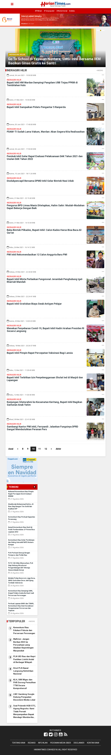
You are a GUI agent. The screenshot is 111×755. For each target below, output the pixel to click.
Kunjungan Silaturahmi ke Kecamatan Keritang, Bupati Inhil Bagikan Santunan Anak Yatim (44, 403)
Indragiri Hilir (17, 55)
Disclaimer (79, 743)
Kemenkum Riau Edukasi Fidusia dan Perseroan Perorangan (24, 630)
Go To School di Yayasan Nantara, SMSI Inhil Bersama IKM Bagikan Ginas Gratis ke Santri (54, 61)
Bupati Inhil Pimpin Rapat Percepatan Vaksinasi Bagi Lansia (40, 352)
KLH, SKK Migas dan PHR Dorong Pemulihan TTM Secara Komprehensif (24, 684)
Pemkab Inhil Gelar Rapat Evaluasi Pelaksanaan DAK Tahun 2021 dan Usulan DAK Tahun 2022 (45, 157)
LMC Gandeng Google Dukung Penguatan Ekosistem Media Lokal (24, 697)
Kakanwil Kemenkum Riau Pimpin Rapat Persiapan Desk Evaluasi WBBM (21, 494)
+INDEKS (100, 70)
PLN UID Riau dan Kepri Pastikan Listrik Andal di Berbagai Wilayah (24, 659)
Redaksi (31, 743)
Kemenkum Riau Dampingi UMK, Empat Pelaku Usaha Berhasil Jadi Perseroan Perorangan (21, 593)
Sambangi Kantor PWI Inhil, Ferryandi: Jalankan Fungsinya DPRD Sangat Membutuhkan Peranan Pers (42, 428)
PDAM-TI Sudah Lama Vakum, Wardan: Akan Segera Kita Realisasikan (46, 131)
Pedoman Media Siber (60, 743)
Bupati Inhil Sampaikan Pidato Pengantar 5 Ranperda (36, 107)
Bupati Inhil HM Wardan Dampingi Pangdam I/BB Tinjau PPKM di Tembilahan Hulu (42, 84)
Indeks (72, 11)
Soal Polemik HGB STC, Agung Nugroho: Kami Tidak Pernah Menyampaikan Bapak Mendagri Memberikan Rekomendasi (24, 711)
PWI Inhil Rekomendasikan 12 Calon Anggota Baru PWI (37, 254)
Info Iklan (43, 743)
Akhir (58, 449)
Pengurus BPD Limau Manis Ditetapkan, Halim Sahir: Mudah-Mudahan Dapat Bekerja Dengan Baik (45, 207)
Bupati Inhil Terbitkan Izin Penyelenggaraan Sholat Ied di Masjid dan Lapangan (45, 379)
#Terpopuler (49, 11)
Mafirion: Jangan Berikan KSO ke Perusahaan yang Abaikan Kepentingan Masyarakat (23, 645)
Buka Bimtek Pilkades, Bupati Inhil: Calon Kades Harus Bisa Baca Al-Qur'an (44, 231)
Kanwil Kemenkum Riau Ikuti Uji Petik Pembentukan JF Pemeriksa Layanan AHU (21, 529)
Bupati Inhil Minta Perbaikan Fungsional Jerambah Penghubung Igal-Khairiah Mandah (45, 280)
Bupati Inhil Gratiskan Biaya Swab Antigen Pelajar (34, 303)
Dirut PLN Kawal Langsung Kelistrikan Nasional (23, 671)
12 (46, 449)
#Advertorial (61, 11)
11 (39, 449)
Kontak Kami (93, 743)
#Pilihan (38, 11)
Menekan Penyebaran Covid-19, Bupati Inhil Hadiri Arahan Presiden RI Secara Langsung (45, 329)
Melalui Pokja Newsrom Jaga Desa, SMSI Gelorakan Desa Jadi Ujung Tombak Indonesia (21, 580)
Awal (10, 449)
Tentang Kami (18, 743)
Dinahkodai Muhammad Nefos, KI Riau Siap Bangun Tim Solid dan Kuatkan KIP (21, 506)
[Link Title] (46, 734)
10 (33, 449)
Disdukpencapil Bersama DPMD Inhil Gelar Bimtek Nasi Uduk (40, 180)
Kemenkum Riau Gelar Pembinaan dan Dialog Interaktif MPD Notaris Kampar (21, 542)
